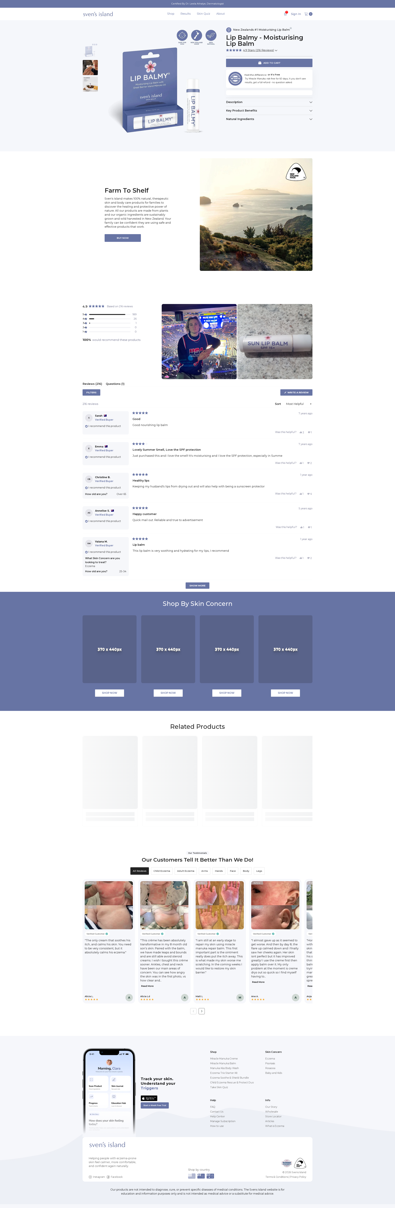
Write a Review (299, 393)
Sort (278, 404)
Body (246, 870)
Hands (219, 870)
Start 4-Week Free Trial (154, 1105)
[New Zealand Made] (256, 214)
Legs (259, 870)
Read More (147, 986)
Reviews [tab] (92, 384)
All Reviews (139, 870)
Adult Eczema (185, 870)
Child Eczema (162, 870)
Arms (204, 870)
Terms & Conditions (276, 1176)
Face (233, 870)
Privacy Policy (298, 1176)
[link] (110, 814)
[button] (251, 50)
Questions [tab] (115, 384)
